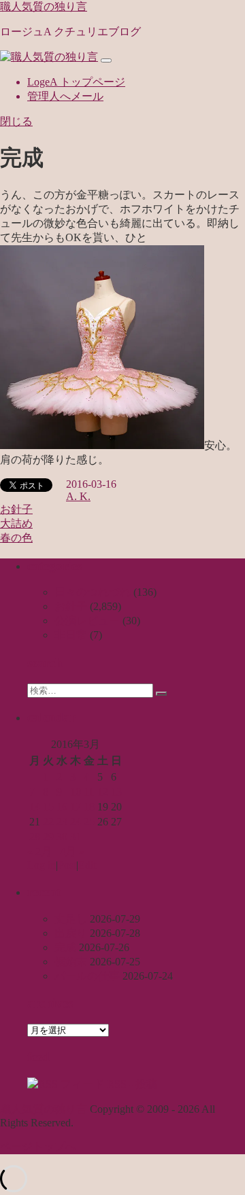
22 (48, 821)
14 (34, 807)
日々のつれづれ (92, 592)
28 (34, 836)
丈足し (70, 919)
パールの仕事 (87, 976)
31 (75, 836)
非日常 (70, 635)
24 (75, 821)
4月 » (72, 851)
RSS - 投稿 (130, 1084)
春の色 (16, 537)
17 (75, 807)
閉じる (16, 121)
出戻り (70, 933)
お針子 (16, 509)
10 (75, 792)
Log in (41, 865)
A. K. (78, 496)
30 (61, 836)
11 (89, 792)
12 (102, 792)
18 (89, 807)
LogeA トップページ (76, 82)
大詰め (16, 523)
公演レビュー (87, 620)
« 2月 (39, 851)
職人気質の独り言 (43, 6)
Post (67, 865)
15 (48, 807)
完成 (65, 947)
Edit (87, 865)
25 (89, 821)
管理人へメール (65, 96)
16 (61, 807)
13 (116, 792)
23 (61, 821)
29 (48, 836)
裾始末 (70, 961)
